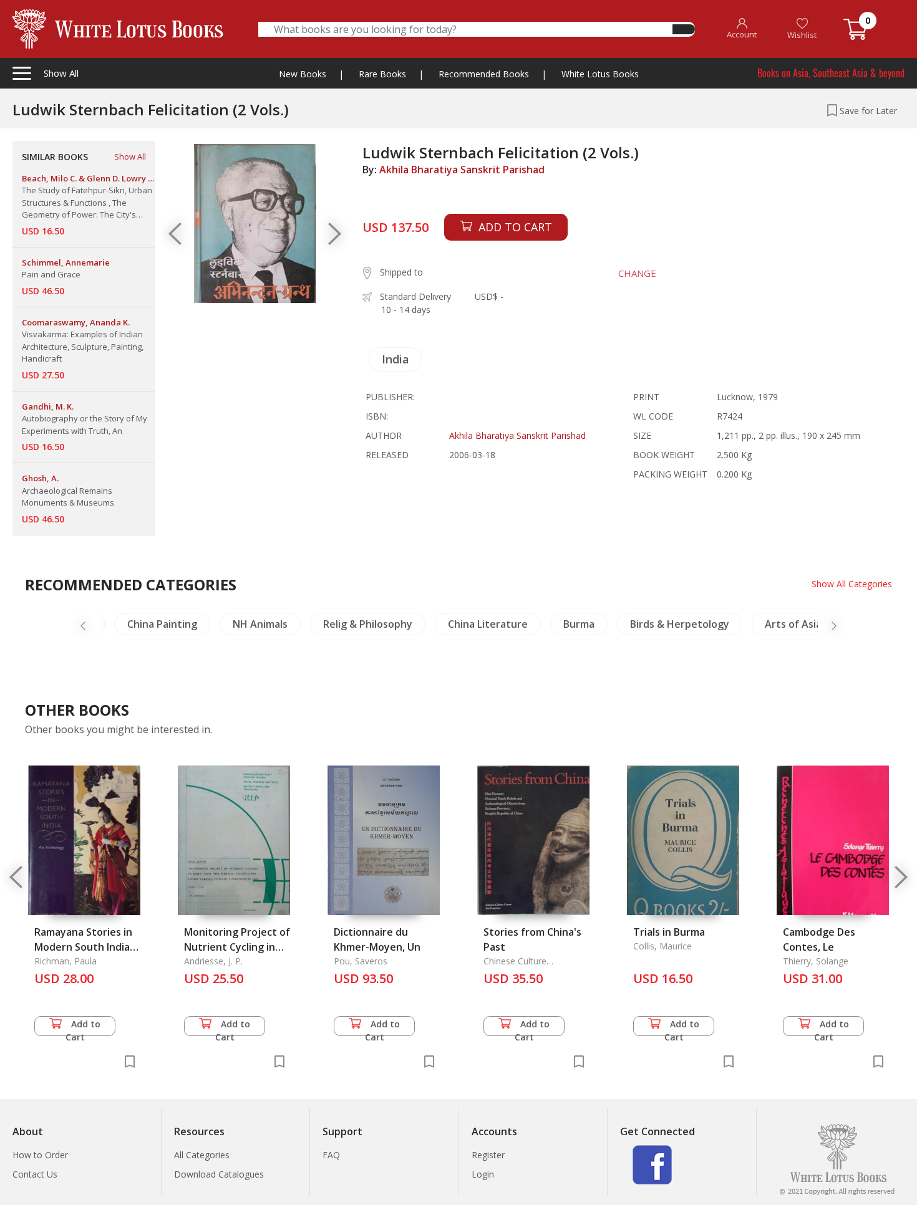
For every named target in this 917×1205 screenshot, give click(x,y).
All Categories (202, 1155)
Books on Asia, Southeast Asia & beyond (831, 72)
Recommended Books (484, 74)
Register (488, 1155)
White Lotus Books (600, 74)
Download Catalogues (219, 1174)
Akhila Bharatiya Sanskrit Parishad (462, 169)
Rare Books (382, 74)
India (395, 359)
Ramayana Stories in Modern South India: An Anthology (83, 947)
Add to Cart (83, 1027)
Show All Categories (852, 584)
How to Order (40, 1155)
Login (483, 1174)
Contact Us (34, 1174)
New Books (302, 74)
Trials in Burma (669, 932)
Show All (130, 156)
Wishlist (802, 35)
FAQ (331, 1155)
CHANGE (637, 273)
